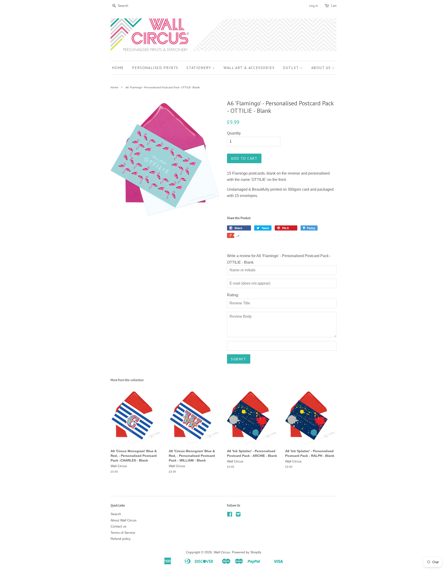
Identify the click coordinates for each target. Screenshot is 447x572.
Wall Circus (222, 552)
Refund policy (121, 539)
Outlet (291, 67)
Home (118, 67)
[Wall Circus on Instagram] (238, 515)
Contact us (118, 526)
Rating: (233, 295)
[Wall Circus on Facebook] (229, 515)
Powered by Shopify (246, 552)
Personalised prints (155, 67)
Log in (313, 5)
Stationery (199, 67)
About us (321, 67)
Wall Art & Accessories (249, 67)
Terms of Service (123, 532)
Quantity (234, 133)
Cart (333, 5)
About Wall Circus (123, 520)
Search (116, 514)
